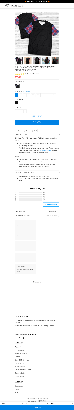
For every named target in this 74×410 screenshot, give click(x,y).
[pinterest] (24, 338)
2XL (33, 95)
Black (21, 99)
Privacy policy (19, 350)
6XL (54, 95)
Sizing (17, 392)
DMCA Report (19, 376)
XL (28, 95)
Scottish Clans (20, 329)
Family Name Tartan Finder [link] (24, 332)
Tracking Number (20, 366)
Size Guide (26, 91)
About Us (18, 347)
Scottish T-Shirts (46, 150)
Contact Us (19, 386)
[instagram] (20, 338)
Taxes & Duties (20, 373)
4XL (43, 95)
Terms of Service (21, 353)
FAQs (17, 389)
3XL (38, 95)
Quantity (18, 107)
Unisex (21, 82)
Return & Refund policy (23, 370)
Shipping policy (20, 363)
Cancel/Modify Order (22, 360)
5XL (49, 95)
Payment (18, 357)
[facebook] (16, 338)
